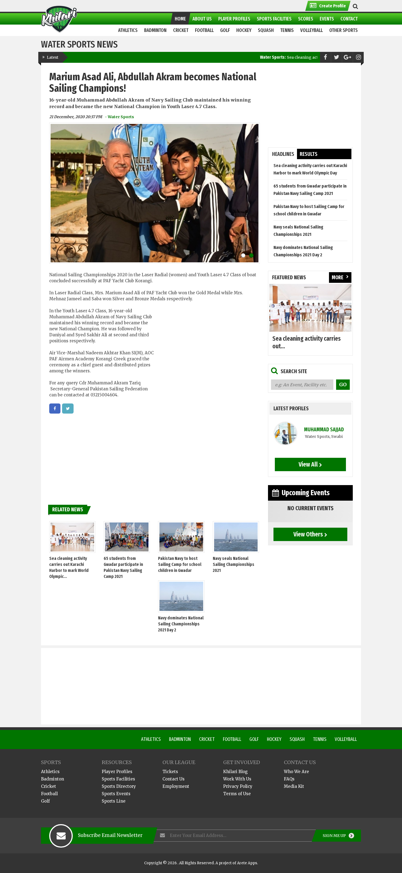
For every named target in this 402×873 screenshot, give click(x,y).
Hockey (274, 739)
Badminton (180, 739)
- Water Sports (119, 116)
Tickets (170, 771)
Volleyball (346, 739)
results (308, 154)
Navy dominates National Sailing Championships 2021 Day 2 (180, 624)
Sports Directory (119, 786)
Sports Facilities (118, 779)
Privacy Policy (237, 786)
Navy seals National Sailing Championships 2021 (233, 564)
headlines (283, 154)
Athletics (151, 739)
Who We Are (296, 771)
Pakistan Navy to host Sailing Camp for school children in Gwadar (179, 564)
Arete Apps (247, 863)
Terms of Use (237, 793)
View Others (308, 534)
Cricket (207, 739)
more (337, 277)
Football (232, 739)
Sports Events (116, 793)
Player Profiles (117, 771)
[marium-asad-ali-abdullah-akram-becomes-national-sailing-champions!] (54, 408)
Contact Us (173, 779)
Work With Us (237, 779)
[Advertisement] (207, 349)
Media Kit (294, 786)
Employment (175, 786)
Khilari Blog (235, 771)
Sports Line (114, 801)
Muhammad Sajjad (324, 429)
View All (308, 464)
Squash (297, 739)
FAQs (289, 779)
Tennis (320, 739)
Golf (254, 739)
